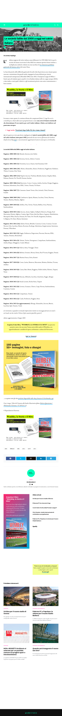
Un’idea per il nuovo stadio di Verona (43, 498)
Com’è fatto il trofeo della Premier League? (45, 507)
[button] (4, 25)
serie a (23, 448)
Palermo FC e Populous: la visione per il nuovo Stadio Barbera (43, 613)
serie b (29, 448)
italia (18, 448)
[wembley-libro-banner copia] (31, 101)
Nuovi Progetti (41, 608)
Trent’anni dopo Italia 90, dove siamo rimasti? (30, 130)
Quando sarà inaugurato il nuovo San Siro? (45, 649)
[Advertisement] (31, 11)
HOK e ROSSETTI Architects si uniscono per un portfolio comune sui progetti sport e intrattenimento (15, 651)
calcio (6, 448)
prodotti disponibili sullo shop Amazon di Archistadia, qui (35, 398)
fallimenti (12, 448)
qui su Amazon (31, 336)
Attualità (6, 33)
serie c (34, 448)
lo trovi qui (45, 572)
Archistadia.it (31, 482)
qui (15, 140)
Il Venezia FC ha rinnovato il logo (42, 503)
